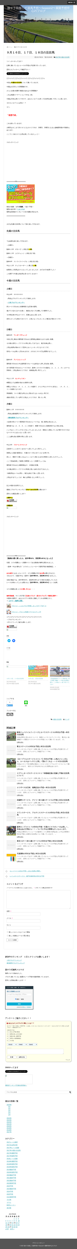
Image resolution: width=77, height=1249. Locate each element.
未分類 (9, 1208)
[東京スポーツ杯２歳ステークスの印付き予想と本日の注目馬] (11, 845)
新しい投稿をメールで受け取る (19, 936)
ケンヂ (67, 719)
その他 (12, 1040)
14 (12, 1223)
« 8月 (7, 1229)
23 (16, 1225)
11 (6, 1223)
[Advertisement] (38, 162)
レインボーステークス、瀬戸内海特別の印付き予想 (27, 876)
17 (19, 1223)
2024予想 (10, 1191)
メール (10, 918)
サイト (9, 925)
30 (16, 1227)
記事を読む (20, 742)
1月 (9, 1114)
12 (8, 1223)
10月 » (12, 1229)
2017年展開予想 (12, 1153)
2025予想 (10, 1194)
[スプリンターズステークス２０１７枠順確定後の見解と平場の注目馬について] (11, 777)
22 (14, 1225)
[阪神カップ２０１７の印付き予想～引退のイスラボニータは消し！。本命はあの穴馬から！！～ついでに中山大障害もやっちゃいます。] (11, 830)
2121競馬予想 (11, 1197)
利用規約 (29, 1007)
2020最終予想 (11, 1175)
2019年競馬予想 (12, 1167)
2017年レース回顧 (13, 1147)
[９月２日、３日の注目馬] (38, 671)
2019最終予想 (11, 1169)
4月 (9, 1109)
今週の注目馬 (57, 719)
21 (12, 1225)
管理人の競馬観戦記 (15, 1038)
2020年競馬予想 (12, 1172)
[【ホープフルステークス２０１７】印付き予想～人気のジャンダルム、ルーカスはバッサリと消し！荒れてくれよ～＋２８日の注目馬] (11, 763)
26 (8, 1227)
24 (19, 1225)
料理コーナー (11, 1205)
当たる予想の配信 (15, 1032)
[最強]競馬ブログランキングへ (18, 417)
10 (19, 1221)
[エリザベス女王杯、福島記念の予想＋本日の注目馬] (11, 791)
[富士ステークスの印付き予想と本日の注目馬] (11, 750)
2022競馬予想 (11, 1183)
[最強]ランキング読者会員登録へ (16, 1085)
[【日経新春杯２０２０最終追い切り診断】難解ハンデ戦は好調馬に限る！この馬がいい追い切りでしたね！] (60, 671)
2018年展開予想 (12, 1161)
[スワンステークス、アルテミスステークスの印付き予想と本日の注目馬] (11, 816)
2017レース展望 (12, 1142)
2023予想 (10, 1186)
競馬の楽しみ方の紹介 (16, 1034)
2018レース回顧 (12, 1158)
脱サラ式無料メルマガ (13, 991)
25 (6, 1227)
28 (12, 1227)
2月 (9, 1112)
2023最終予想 (11, 1189)
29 (14, 1227)
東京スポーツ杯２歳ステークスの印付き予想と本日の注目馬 (40, 841)
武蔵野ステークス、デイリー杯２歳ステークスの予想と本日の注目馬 (43, 800)
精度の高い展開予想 (15, 1036)
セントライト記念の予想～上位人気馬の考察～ (25, 871)
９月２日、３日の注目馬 (35, 678)
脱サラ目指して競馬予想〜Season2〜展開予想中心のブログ (38, 9)
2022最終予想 (11, 1180)
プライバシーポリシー (38, 1243)
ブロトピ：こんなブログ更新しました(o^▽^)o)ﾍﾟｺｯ (29, 606)
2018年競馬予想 (12, 1164)
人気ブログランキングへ (16, 302)
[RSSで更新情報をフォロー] (11, 714)
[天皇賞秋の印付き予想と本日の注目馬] (11, 857)
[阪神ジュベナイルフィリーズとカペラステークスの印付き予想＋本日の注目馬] (11, 736)
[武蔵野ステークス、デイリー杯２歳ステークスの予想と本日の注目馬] (11, 804)
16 (16, 1223)
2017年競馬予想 (12, 1156)
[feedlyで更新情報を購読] (8, 714)
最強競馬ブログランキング (16, 963)
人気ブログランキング (14, 960)
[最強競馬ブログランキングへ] (12, 508)
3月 (9, 1110)
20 (10, 1225)
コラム (9, 1202)
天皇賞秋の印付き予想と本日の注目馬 (31, 853)
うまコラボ (21, 209)
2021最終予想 (11, 1178)
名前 (9, 911)
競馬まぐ (24, 1007)
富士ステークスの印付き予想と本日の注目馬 (34, 746)
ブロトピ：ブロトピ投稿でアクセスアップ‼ (26, 612)
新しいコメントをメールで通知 (19, 932)
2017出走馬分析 (12, 1145)
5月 (9, 1107)
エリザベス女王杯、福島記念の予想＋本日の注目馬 (36, 787)
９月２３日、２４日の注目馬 (15, 678)
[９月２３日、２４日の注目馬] (16, 671)
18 (6, 1225)
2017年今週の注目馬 (62, 57)
